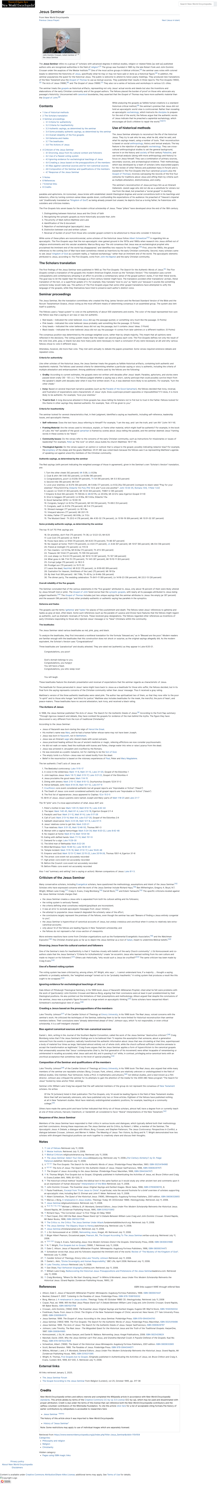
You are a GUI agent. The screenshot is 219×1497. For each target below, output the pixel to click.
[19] (50, 939)
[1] (100, 66)
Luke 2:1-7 (134, 798)
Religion (46, 1444)
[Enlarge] (78, 54)
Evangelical (81, 884)
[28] (168, 1034)
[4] (156, 73)
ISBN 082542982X (155, 1334)
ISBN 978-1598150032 (129, 1296)
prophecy (50, 450)
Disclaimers (17, 1467)
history (61, 1414)
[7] (102, 83)
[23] (52, 960)
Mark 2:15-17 (69, 781)
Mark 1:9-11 (70, 775)
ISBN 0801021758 (75, 1219)
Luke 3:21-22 (96, 775)
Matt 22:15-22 (83, 853)
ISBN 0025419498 (158, 1164)
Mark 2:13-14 (62, 817)
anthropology (136, 143)
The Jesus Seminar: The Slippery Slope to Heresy (70, 1225)
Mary (67, 732)
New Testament (167, 1086)
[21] (73, 957)
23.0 (48, 1241)
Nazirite (67, 568)
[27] (62, 1014)
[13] (140, 247)
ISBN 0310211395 (105, 1209)
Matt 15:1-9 (87, 837)
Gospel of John (50, 97)
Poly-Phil (86, 488)
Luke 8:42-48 (113, 830)
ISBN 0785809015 (152, 1187)
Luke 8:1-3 (130, 871)
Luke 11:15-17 (77, 768)
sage (66, 739)
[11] (164, 121)
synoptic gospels (117, 592)
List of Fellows (54, 1148)
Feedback (65, 4)
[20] (169, 939)
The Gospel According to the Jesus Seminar (63, 1381)
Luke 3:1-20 (97, 772)
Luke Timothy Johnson (97, 1258)
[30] (125, 1074)
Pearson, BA (92, 1235)
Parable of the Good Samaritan (121, 389)
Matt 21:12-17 (81, 850)
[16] (134, 887)
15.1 (52, 1206)
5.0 (48, 1164)
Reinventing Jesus (88, 1232)
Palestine (167, 152)
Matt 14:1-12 (85, 784)
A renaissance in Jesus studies (76, 1200)
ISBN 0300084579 (57, 1315)
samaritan (84, 430)
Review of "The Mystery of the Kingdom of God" (155, 1251)
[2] (89, 70)
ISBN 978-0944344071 (122, 1347)
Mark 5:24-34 (85, 830)
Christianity (47, 1447)
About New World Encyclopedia (17, 1464)
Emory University (109, 1014)
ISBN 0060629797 (152, 1168)
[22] (137, 957)
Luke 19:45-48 (95, 850)
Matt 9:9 (74, 817)
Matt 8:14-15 (85, 808)
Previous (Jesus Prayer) (49, 20)
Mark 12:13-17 (68, 853)
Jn (109, 544)
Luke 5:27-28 (85, 817)
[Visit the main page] (18, 3)
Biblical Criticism (55, 1154)
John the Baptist (108, 256)
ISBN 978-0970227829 (60, 1341)
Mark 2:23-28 (71, 821)
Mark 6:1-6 (70, 834)
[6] (68, 83)
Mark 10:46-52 (68, 847)
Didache (73, 488)
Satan (129, 940)
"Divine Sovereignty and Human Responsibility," (83, 1261)
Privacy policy (17, 1461)
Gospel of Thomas (78, 80)
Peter (69, 442)
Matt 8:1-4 (73, 811)
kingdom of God (60, 253)
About (53, 4)
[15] (175, 884)
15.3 (59, 1206)
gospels (65, 88)
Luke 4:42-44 (99, 808)
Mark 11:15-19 (67, 850)
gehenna (70, 610)
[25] (129, 999)
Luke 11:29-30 (70, 840)
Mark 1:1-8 (74, 772)
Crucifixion (49, 788)
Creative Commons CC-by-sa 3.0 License (105, 1399)
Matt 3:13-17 (82, 775)
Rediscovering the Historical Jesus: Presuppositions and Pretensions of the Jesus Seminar (109, 1271)
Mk (89, 494)
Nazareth (64, 735)
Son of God (110, 752)
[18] (151, 936)
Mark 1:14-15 (82, 778)
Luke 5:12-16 (85, 811)
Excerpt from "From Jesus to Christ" (81, 1190)
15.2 (56, 1206)
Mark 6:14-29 (71, 784)
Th (92, 478)
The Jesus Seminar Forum (54, 1377)
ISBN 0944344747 (143, 1171)
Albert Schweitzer (138, 238)
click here (121, 1406)
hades (82, 610)
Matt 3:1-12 (85, 772)
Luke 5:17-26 (92, 814)
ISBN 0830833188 (163, 1242)
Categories (44, 1437)
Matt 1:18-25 (119, 798)
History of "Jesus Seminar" (56, 1423)
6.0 (48, 1167)
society (143, 152)
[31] (53, 1103)
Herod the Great (96, 729)
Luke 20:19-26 (98, 853)
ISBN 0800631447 (157, 1248)
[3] (141, 70)
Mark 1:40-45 (60, 811)
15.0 (48, 1206)
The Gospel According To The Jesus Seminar (120, 1235)
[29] (62, 1068)
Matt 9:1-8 (80, 814)
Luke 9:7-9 (97, 784)
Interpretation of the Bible (94, 1183)
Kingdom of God (79, 200)
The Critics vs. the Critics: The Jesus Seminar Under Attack (75, 1222)
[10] (161, 121)
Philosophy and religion (53, 1440)
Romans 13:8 (141, 488)
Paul (108, 758)
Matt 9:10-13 (83, 781)
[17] (66, 890)
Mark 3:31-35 (64, 827)
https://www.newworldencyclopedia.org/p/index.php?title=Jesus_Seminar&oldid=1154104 (97, 1434)
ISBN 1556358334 (169, 1309)
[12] (148, 238)
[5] (40, 83)
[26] (82, 1002)
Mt (81, 472)
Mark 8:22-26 (78, 843)
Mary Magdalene (129, 758)
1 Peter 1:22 (153, 488)
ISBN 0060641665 (56, 1331)
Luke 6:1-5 (96, 821)
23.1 (52, 1241)
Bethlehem (81, 735)
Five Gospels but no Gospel (72, 1245)
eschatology (133, 112)
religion (94, 67)
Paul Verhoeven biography (70, 1267)
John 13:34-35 (126, 488)
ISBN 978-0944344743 (144, 1318)
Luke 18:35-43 (83, 847)
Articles (42, 4)
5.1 (51, 1164)
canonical (82, 94)
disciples (162, 112)
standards (45, 1399)
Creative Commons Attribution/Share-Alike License (50, 1474)
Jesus (77, 74)
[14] (59, 595)
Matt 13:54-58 (82, 834)
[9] (138, 105)
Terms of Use (113, 1474)
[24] (62, 978)
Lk (89, 472)
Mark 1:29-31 (72, 808)
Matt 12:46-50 (79, 827)
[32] (164, 1111)
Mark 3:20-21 (83, 824)
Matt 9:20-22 (99, 830)
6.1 (51, 1167)
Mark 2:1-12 (68, 814)
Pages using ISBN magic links (56, 1455)
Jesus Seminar (53, 1203)
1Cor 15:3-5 (104, 794)
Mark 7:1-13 (75, 837)
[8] (59, 97)
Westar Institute (54, 1151)
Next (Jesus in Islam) (171, 20)
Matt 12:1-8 (84, 821)
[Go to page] (215, 4)
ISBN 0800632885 (170, 1196)
